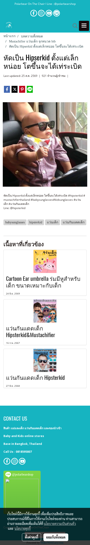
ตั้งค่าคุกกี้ (31, 537)
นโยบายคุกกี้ (23, 528)
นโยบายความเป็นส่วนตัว (60, 523)
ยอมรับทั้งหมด (56, 537)
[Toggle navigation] (84, 26)
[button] (73, 25)
